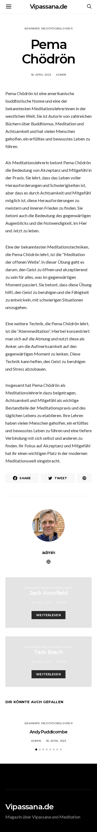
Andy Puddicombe (48, 731)
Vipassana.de (48, 6)
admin (61, 74)
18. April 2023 (41, 74)
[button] (36, 749)
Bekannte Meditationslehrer (48, 28)
